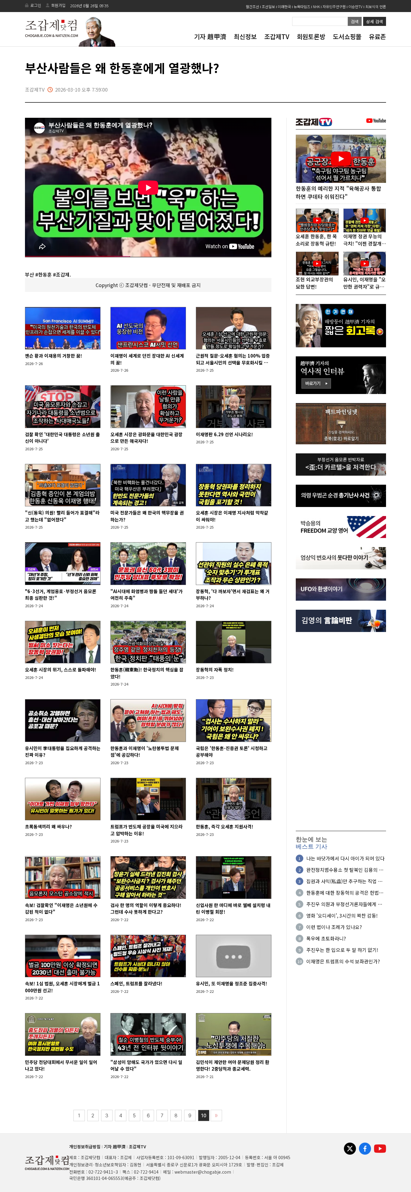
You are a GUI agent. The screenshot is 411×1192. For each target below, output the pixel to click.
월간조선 (252, 6)
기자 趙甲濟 (210, 36)
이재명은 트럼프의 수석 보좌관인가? (343, 961)
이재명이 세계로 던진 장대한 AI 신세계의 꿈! (147, 359)
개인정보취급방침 (84, 1147)
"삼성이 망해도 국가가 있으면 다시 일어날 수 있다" (146, 1065)
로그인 (35, 5)
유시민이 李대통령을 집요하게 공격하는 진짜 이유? (62, 751)
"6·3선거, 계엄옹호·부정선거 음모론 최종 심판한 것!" (60, 594)
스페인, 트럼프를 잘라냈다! (136, 983)
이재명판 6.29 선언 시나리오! (224, 434)
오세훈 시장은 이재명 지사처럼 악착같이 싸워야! (232, 516)
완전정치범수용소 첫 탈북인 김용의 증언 (344, 869)
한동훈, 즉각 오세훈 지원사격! (224, 826)
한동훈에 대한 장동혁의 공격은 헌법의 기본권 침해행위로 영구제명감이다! (344, 892)
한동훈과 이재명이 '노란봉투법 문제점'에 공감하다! (144, 751)
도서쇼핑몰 (347, 36)
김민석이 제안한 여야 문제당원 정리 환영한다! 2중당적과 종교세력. (232, 1065)
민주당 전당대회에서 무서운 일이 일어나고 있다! (61, 1065)
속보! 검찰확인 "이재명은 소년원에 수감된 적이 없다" (61, 908)
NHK (316, 6)
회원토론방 (311, 36)
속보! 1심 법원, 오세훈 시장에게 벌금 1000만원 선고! (62, 986)
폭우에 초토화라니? (326, 938)
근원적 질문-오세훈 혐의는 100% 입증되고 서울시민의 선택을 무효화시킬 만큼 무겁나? (233, 359)
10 (203, 1115)
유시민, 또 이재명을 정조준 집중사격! (231, 983)
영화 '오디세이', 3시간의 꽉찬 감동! (342, 915)
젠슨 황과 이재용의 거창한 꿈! (53, 355)
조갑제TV (276, 36)
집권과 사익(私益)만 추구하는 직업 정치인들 (344, 881)
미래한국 (284, 6)
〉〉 (216, 1116)
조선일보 (268, 6)
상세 (374, 21)
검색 (355, 21)
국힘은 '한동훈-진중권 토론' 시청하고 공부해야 (231, 751)
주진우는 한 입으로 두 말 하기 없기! (342, 949)
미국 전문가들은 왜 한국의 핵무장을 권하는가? (147, 516)
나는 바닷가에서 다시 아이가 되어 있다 (345, 858)
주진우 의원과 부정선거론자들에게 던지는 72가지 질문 (344, 904)
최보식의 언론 (375, 6)
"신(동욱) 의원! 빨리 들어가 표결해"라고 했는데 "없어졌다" (62, 516)
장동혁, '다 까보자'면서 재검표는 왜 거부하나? (233, 594)
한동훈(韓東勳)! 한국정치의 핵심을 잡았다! (147, 673)
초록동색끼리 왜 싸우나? (48, 826)
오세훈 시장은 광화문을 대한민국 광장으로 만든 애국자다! (146, 437)
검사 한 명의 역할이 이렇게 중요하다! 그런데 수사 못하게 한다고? (145, 908)
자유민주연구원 (334, 6)
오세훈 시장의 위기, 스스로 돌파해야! (60, 669)
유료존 (377, 36)
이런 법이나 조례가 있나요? (334, 927)
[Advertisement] (341, 731)
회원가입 (58, 5)
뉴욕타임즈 (302, 6)
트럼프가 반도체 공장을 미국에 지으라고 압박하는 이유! (146, 830)
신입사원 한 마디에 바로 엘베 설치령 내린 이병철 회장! (233, 908)
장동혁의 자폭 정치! (215, 669)
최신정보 (245, 36)
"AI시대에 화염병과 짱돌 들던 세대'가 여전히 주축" (146, 594)
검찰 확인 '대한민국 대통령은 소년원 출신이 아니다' (62, 437)
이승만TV (355, 6)
